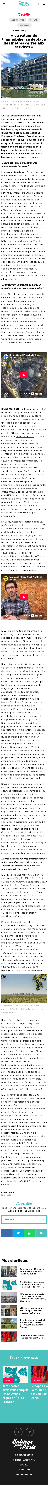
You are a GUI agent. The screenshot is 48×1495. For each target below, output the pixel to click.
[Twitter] (30, 1432)
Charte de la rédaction (24, 1460)
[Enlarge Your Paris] (24, 5)
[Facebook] (18, 1432)
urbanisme (24, 25)
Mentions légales (24, 1475)
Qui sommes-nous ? (24, 1455)
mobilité (33, 20)
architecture (18, 20)
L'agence (24, 1465)
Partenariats (24, 1470)
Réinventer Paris (25, 436)
